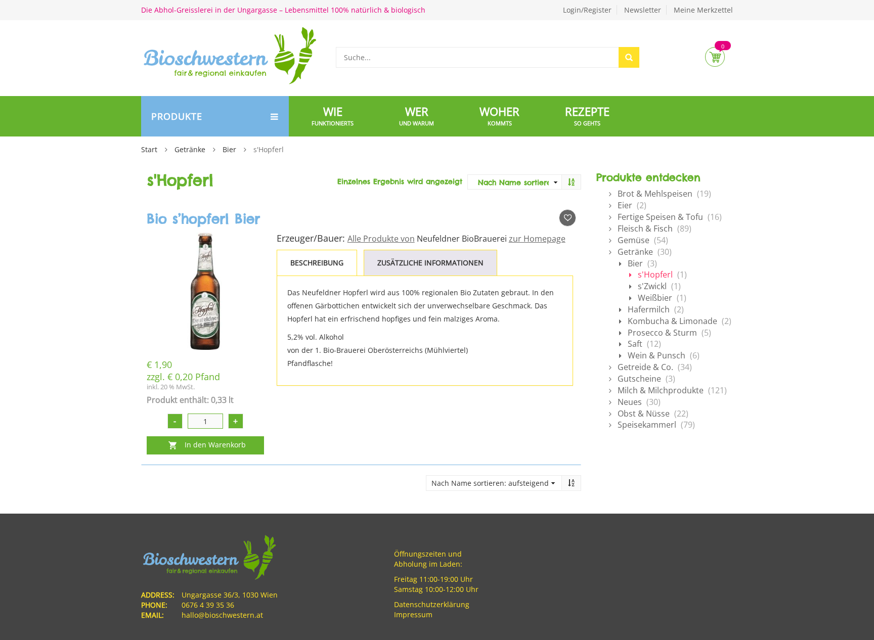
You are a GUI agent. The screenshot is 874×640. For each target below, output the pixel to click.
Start (149, 149)
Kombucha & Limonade (672, 321)
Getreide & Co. (645, 367)
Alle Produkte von (381, 238)
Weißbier (655, 297)
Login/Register (587, 10)
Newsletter (642, 10)
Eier (625, 205)
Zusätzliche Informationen (430, 262)
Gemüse (633, 240)
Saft (635, 343)
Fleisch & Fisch (645, 228)
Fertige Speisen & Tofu (660, 216)
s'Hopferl (655, 274)
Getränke (189, 149)
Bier (229, 149)
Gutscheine (639, 378)
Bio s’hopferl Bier (203, 218)
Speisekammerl (647, 424)
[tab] (317, 263)
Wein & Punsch (656, 355)
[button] (567, 217)
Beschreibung (316, 262)
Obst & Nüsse (644, 413)
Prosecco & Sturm (662, 332)
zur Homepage (537, 238)
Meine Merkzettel (703, 10)
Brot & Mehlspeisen (655, 193)
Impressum (413, 614)
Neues (630, 401)
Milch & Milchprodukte (661, 390)
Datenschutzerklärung (431, 604)
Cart (715, 57)
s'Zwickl (652, 286)
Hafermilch (649, 309)
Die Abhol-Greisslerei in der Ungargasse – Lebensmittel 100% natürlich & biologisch (283, 10)
